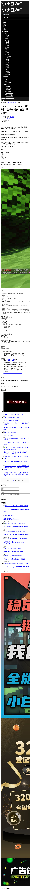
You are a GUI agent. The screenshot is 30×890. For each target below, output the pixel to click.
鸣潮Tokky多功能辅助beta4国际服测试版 (16, 534)
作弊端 (8, 73)
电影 (7, 47)
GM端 (7, 53)
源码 (7, 40)
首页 (4, 29)
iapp (7, 51)
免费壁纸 (8, 91)
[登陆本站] (2, 100)
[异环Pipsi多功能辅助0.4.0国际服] (12, 548)
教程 (7, 36)
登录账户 (12, 480)
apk (7, 48)
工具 (7, 71)
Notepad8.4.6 (9, 93)
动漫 (7, 45)
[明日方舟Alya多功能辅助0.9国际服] (12, 556)
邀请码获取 (6, 84)
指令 (7, 67)
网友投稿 (12, 117)
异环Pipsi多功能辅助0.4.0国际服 (13, 551)
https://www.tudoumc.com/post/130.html (12, 373)
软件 (7, 33)
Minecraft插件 (13, 102)
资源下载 (5, 31)
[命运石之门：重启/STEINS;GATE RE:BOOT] (15, 538)
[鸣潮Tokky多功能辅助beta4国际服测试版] (14, 531)
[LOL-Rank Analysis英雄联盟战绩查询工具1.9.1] (15, 563)
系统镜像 (8, 56)
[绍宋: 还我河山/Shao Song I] (10, 515)
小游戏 (8, 86)
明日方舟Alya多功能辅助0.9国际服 (14, 559)
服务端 (8, 74)
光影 (7, 66)
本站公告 (8, 83)
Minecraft (5, 57)
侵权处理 (5, 81)
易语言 (8, 54)
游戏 (7, 42)
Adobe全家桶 (9, 96)
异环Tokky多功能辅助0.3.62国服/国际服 (15, 526)
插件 (7, 59)
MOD (7, 60)
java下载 (8, 88)
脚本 (7, 38)
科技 (7, 35)
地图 (7, 64)
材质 (7, 62)
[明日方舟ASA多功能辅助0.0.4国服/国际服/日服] (15, 506)
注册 (13, 360)
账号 (7, 43)
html (7, 50)
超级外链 (8, 89)
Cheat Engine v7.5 (10, 94)
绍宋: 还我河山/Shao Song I (11, 519)
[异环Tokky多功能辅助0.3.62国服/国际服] (14, 523)
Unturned (5, 76)
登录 (9, 360)
